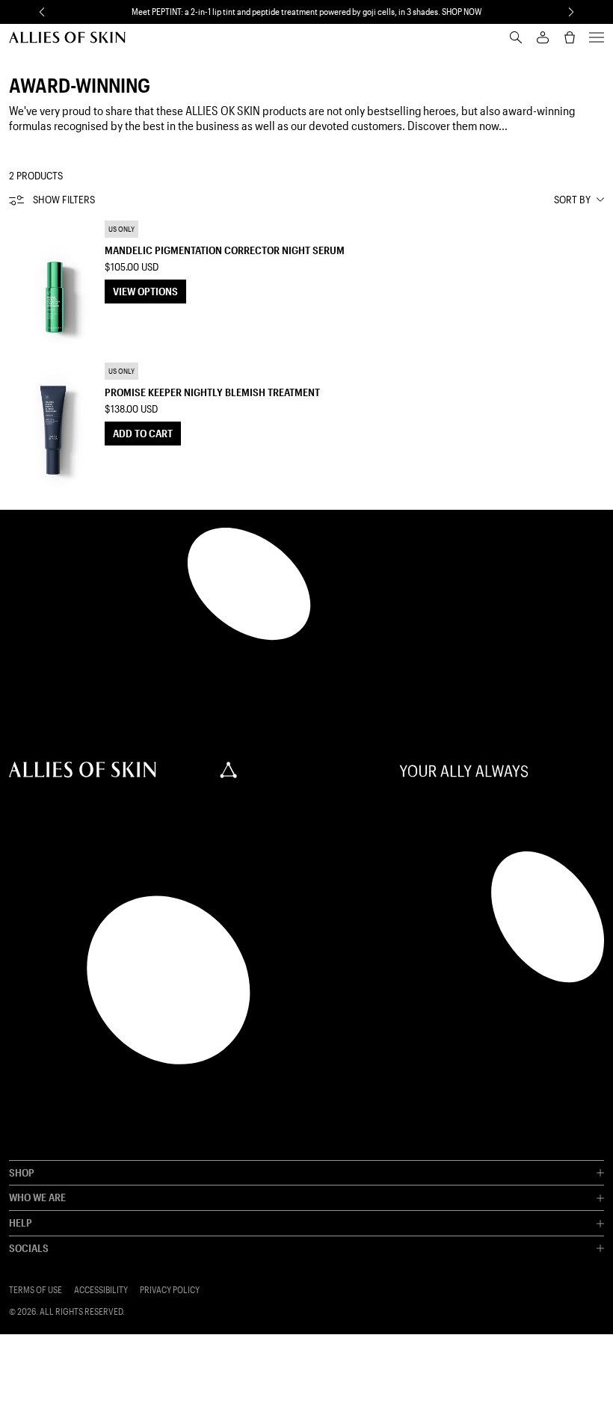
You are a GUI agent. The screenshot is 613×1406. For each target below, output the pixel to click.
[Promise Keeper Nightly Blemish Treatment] (54, 424)
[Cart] (569, 37)
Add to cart (143, 433)
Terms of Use (35, 1290)
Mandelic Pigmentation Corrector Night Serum (225, 250)
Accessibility (101, 1290)
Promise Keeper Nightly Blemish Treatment (212, 392)
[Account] (542, 37)
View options (145, 291)
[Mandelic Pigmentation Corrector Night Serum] (54, 282)
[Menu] (596, 37)
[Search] (515, 37)
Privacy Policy (170, 1290)
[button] (41, 11)
